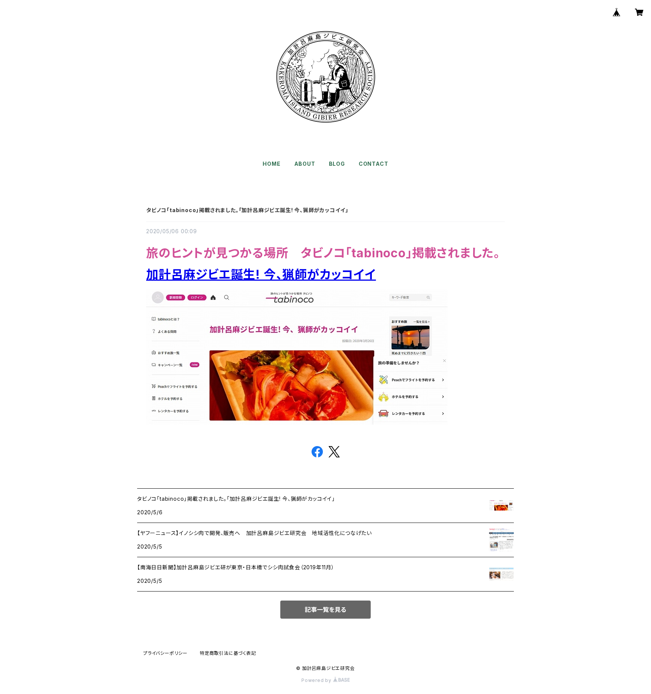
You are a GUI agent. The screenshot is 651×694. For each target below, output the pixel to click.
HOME (271, 164)
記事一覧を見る (325, 609)
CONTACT (373, 164)
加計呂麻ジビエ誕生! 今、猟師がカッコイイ (261, 274)
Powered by (317, 680)
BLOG (337, 164)
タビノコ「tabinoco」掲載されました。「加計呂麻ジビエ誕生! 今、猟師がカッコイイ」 (247, 210)
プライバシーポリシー (165, 653)
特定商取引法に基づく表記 (228, 653)
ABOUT (304, 164)
